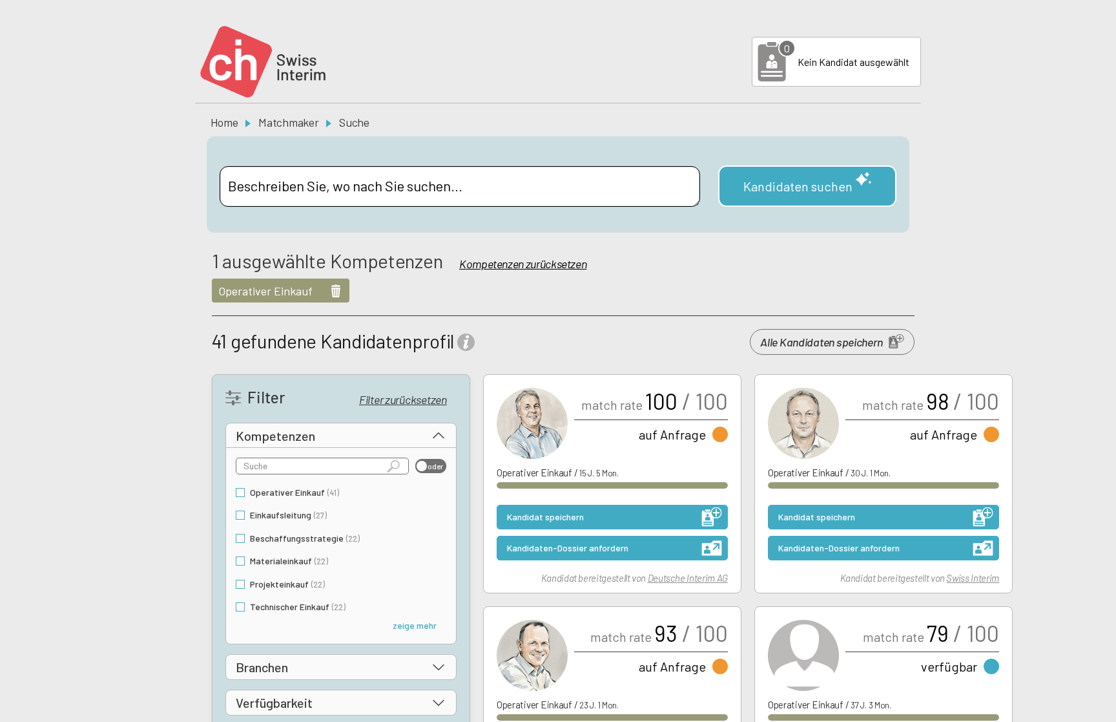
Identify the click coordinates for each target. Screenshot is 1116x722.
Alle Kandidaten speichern (821, 342)
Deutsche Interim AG (688, 578)
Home (224, 122)
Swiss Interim (972, 578)
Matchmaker (288, 122)
